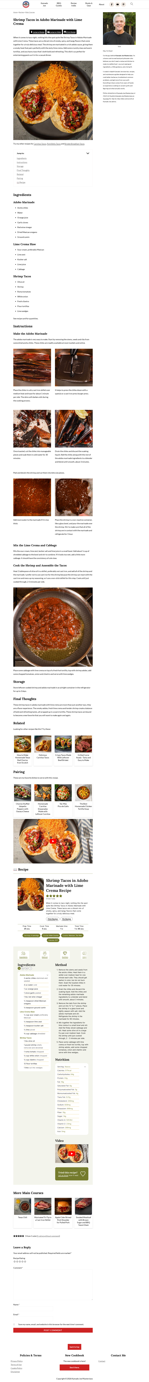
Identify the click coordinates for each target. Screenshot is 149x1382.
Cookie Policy (16, 1368)
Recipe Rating (19, 1258)
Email (16, 1314)
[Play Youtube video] (53, 841)
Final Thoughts (23, 170)
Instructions (22, 162)
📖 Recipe (21, 182)
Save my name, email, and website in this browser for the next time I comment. (51, 1324)
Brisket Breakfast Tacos (74, 143)
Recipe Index (74, 4)
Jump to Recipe (39, 32)
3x (27, 968)
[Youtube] (117, 4)
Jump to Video (55, 32)
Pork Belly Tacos (54, 143)
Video (84, 957)
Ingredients (22, 158)
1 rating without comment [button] (48, 1236)
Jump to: (20, 153)
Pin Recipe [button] (66, 919)
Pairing (20, 178)
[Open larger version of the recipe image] (31, 894)
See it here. (74, 1367)
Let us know (63, 1175)
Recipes (21, 12)
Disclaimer (15, 1371)
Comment (18, 1268)
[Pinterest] (123, 4)
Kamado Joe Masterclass (125, 93)
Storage (20, 166)
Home (15, 12)
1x (19, 968)
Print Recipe (71, 32)
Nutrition (65, 957)
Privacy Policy (17, 1361)
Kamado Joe (44, 4)
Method (45, 957)
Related (20, 174)
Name (16, 1304)
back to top (74, 1347)
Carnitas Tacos (40, 143)
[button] (47, 896)
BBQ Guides (59, 4)
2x (23, 968)
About (101, 4)
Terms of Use (16, 1364)
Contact (101, 1361)
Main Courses (30, 12)
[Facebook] (111, 4)
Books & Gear (88, 4)
